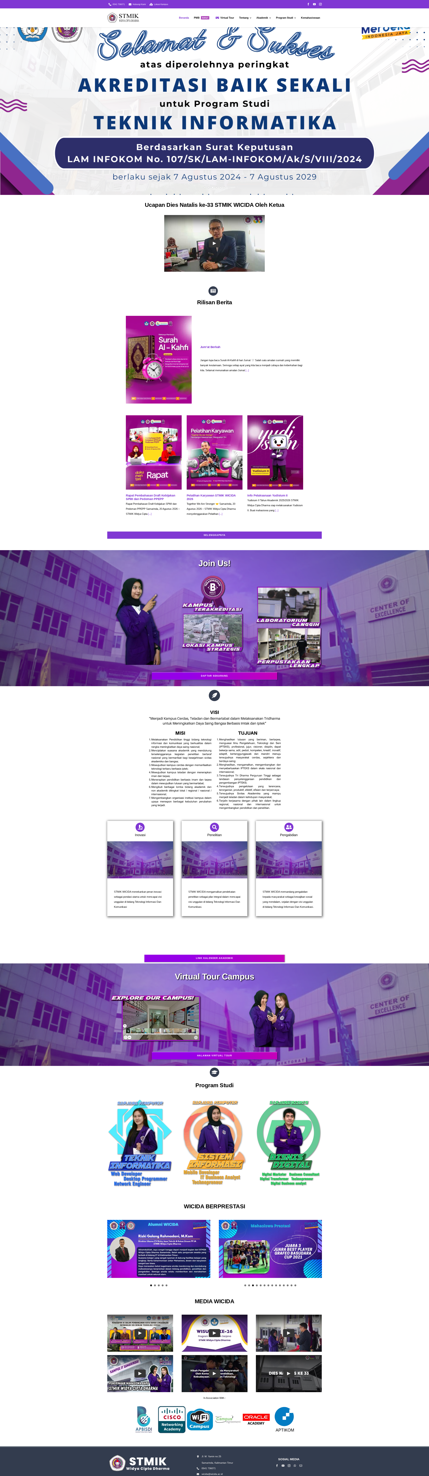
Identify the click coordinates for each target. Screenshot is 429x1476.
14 (295, 1285)
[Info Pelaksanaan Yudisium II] (275, 452)
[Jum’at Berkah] (159, 360)
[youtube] (314, 4)
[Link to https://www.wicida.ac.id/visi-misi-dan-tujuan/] (214, 695)
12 (288, 1285)
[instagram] (320, 4)
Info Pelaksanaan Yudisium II (267, 495)
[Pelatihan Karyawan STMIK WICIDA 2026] (214, 452)
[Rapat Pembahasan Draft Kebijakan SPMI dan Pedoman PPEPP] (154, 452)
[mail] (300, 1465)
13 (291, 1285)
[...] (247, 370)
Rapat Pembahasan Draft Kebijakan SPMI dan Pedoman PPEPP (150, 497)
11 (284, 1285)
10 (280, 1285)
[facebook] (308, 4)
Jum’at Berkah (210, 347)
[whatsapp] (295, 1465)
